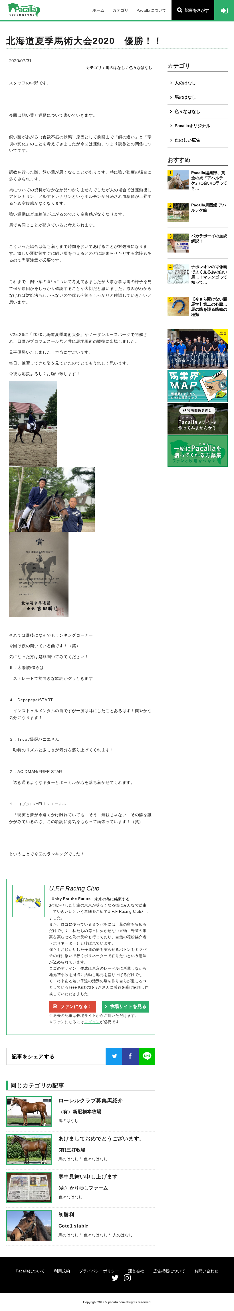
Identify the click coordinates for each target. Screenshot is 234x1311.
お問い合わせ (206, 1271)
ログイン (92, 1022)
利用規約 (62, 1271)
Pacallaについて (151, 10)
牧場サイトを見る (128, 1006)
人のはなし (185, 82)
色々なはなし (187, 111)
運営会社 (136, 1271)
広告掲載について (169, 1271)
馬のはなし (185, 97)
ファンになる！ (76, 1006)
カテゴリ (120, 10)
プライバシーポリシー (99, 1271)
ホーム (98, 10)
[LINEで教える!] (147, 1056)
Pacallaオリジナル (192, 125)
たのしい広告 (187, 140)
